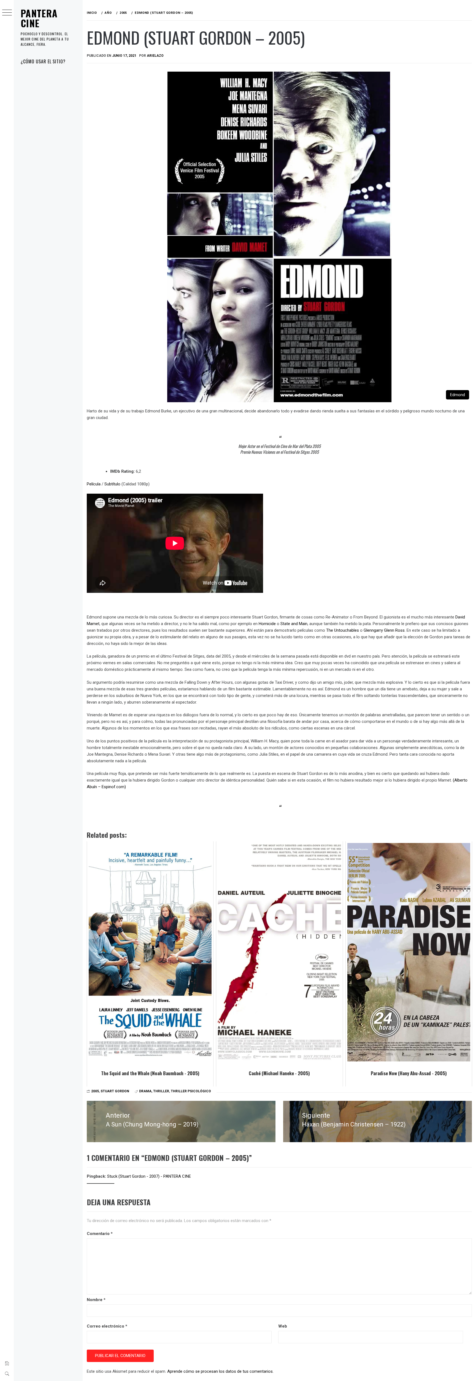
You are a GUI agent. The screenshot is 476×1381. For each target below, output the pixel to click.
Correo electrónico (107, 1326)
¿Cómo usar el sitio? (43, 61)
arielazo (155, 56)
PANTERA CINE (39, 18)
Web (282, 1326)
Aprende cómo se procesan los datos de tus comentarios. (220, 1371)
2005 (95, 1091)
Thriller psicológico (191, 1091)
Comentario (100, 1233)
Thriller (161, 1091)
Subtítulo (112, 484)
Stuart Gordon (115, 1091)
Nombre (96, 1299)
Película (94, 484)
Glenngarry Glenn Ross (384, 630)
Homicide (267, 623)
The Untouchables (342, 630)
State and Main (293, 623)
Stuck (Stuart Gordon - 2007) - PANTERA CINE (149, 1176)
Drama (145, 1091)
